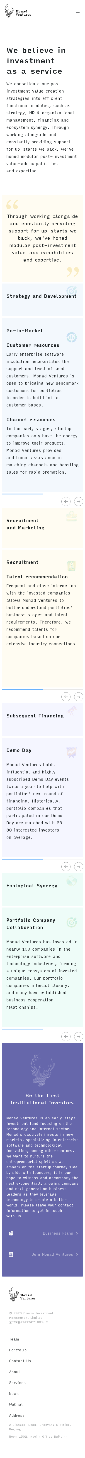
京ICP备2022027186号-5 (28, 1322)
